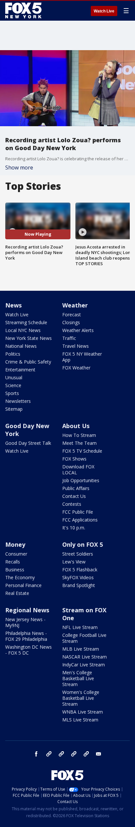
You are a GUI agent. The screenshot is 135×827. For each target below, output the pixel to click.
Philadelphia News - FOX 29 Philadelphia (26, 636)
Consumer (16, 554)
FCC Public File (77, 512)
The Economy (20, 577)
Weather (75, 305)
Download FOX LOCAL (78, 469)
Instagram (49, 754)
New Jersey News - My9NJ (25, 622)
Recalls (12, 562)
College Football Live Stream (84, 638)
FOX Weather (76, 367)
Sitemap (14, 409)
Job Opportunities (80, 480)
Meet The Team (79, 443)
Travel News (75, 346)
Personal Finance (23, 585)
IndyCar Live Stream (83, 664)
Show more (19, 167)
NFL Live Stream (80, 627)
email (98, 754)
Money (15, 544)
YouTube (73, 754)
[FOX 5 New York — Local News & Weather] (24, 10)
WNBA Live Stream (82, 712)
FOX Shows (74, 459)
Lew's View (74, 562)
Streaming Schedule (26, 322)
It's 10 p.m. (73, 527)
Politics (12, 354)
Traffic (69, 338)
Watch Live (104, 11)
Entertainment (20, 369)
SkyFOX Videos (78, 577)
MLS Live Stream (80, 720)
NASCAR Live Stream (84, 657)
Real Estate (17, 593)
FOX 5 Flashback (79, 569)
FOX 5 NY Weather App (82, 357)
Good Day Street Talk (28, 443)
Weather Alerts (78, 330)
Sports (12, 393)
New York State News (28, 338)
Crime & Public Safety (28, 362)
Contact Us (74, 496)
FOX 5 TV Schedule (82, 451)
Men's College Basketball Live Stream (78, 678)
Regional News (27, 610)
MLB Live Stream (80, 649)
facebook (36, 754)
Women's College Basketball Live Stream (80, 698)
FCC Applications (80, 520)
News (13, 305)
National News (21, 346)
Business (14, 569)
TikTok (61, 754)
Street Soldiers (77, 554)
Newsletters (18, 401)
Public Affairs (75, 488)
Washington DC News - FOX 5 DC (28, 650)
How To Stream (79, 435)
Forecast (71, 314)
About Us (75, 426)
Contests (71, 504)
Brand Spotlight (78, 585)
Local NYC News (23, 330)
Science (13, 385)
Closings (71, 322)
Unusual (13, 377)
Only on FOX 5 (82, 544)
